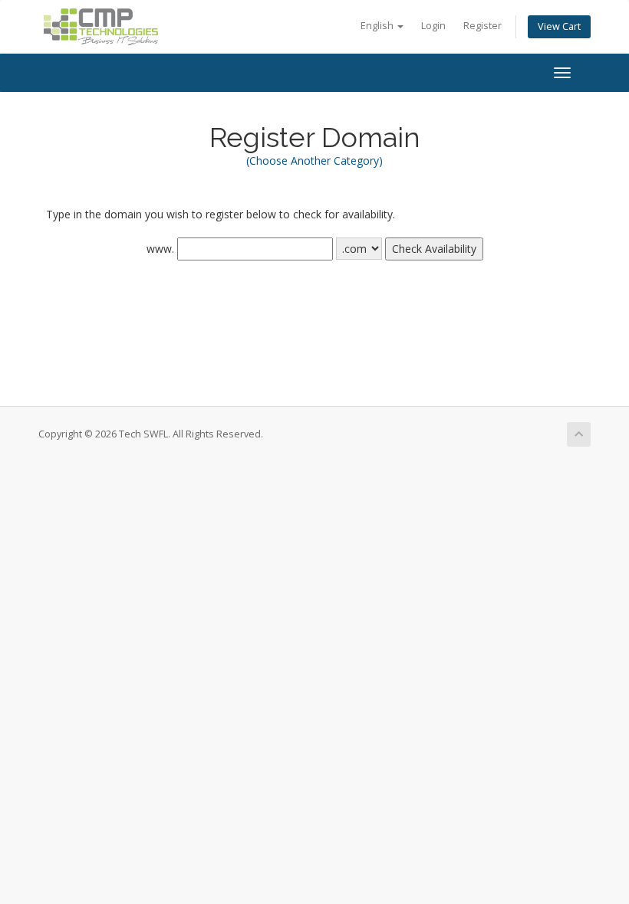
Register (482, 25)
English (378, 25)
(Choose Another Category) (314, 160)
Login (433, 25)
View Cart (559, 26)
